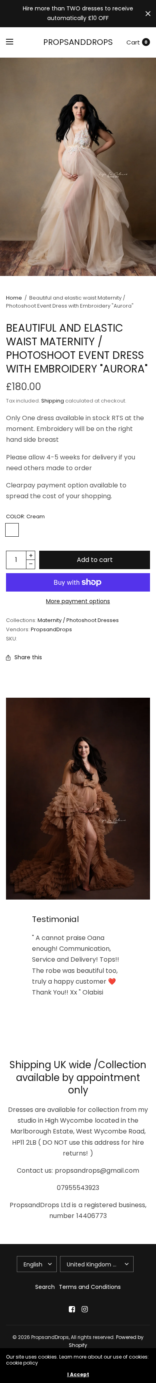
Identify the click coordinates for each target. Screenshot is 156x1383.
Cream (12, 530)
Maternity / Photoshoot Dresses (78, 620)
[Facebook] (71, 1309)
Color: (25, 516)
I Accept (78, 1374)
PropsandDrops (78, 42)
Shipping (52, 401)
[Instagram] (84, 1309)
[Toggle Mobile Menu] (15, 42)
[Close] (148, 14)
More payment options (78, 601)
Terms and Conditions (90, 1287)
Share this (28, 657)
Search (45, 1287)
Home (14, 298)
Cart (133, 42)
